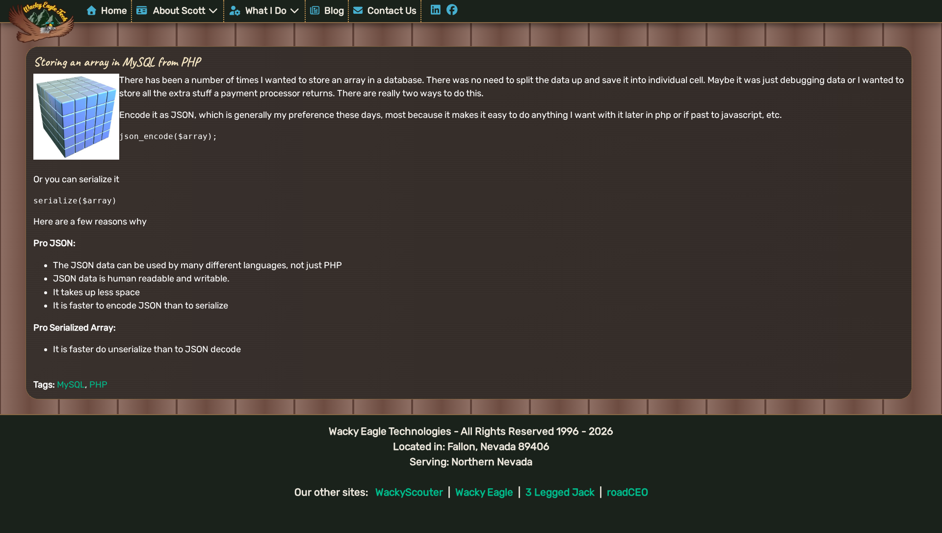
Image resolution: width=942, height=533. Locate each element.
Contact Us (391, 10)
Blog (333, 10)
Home (113, 10)
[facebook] (453, 10)
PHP (98, 384)
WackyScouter (409, 492)
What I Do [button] (264, 10)
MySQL (71, 384)
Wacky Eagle (484, 492)
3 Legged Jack (560, 492)
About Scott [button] (178, 10)
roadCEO (627, 492)
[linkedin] (438, 10)
